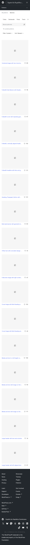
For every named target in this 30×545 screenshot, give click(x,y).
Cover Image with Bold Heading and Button (12, 331)
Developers (5, 494)
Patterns (4, 7)
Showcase (19, 474)
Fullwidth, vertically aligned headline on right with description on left (12, 143)
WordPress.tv (7, 497)
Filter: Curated (7, 33)
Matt (4, 506)
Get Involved (20, 488)
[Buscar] (24, 24)
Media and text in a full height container (11, 358)
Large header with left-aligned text (11, 465)
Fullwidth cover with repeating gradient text (12, 116)
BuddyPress (6, 512)
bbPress (5, 509)
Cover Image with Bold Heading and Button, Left (12, 304)
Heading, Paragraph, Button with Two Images (12, 197)
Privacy (4, 483)
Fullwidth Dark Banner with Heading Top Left (12, 90)
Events (18, 491)
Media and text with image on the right (12, 385)
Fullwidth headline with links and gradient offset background (12, 170)
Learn (3, 488)
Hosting (4, 480)
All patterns (5, 12)
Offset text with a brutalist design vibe (12, 250)
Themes (18, 477)
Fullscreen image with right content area (12, 277)
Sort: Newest (18, 33)
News (3, 477)
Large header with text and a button (12, 438)
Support (4, 491)
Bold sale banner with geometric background (12, 224)
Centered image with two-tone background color (12, 63)
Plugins (18, 480)
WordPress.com (7, 503)
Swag (18, 497)
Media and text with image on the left (12, 411)
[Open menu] (27, 2)
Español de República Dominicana (16, 519)
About (3, 474)
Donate (19, 494)
